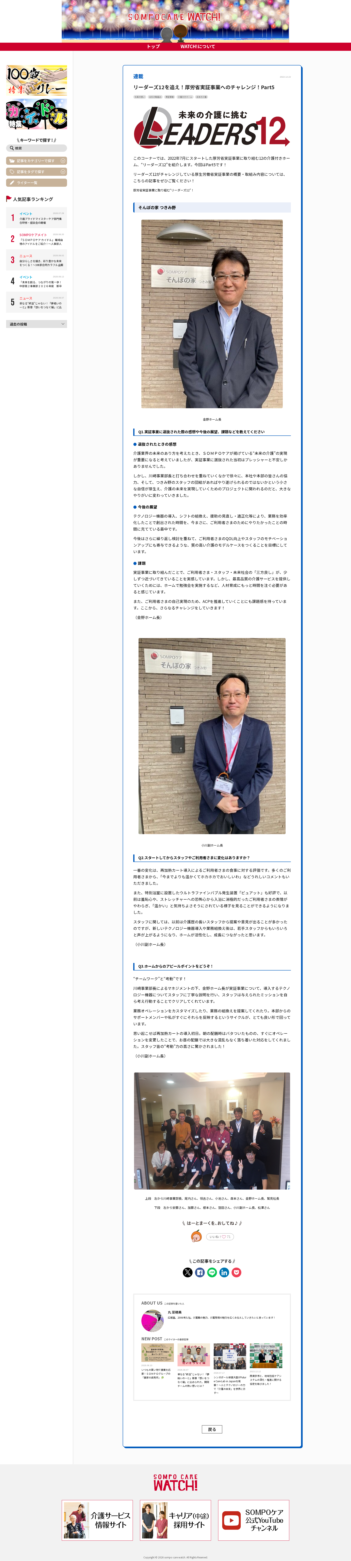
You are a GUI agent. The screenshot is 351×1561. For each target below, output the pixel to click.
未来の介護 (201, 96)
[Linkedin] (224, 1272)
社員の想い (140, 96)
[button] (175, 21)
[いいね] (224, 1237)
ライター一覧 (27, 182)
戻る (212, 1429)
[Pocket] (236, 1272)
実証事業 (170, 96)
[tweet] (188, 1272)
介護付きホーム (185, 96)
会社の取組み (155, 96)
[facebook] (200, 1272)
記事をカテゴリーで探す (36, 160)
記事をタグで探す (30, 171)
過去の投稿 (18, 324)
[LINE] (212, 1272)
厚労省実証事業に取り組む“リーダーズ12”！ (163, 190)
